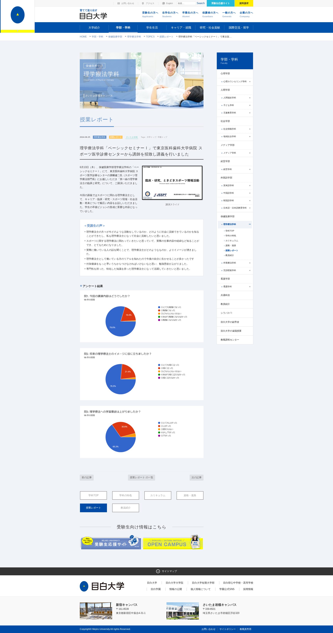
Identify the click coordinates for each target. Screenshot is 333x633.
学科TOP (93, 495)
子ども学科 (228, 105)
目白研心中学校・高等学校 (238, 582)
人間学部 (225, 90)
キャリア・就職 (181, 27)
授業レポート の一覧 (141, 477)
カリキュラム (157, 495)
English (169, 3)
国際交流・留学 (239, 27)
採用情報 (248, 589)
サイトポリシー (227, 629)
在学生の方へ (170, 14)
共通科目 (225, 295)
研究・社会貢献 (210, 27)
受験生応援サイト (220, 3)
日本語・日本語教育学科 (235, 208)
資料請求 (244, 3)
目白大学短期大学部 (203, 582)
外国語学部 (226, 177)
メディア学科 (229, 153)
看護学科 (227, 286)
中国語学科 (228, 193)
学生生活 (152, 27)
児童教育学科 (229, 113)
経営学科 (227, 169)
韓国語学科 (228, 200)
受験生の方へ (150, 14)
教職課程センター (230, 339)
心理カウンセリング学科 (235, 81)
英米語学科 (228, 185)
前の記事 (87, 477)
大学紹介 (94, 27)
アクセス (150, 3)
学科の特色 (125, 495)
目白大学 (152, 582)
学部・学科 (123, 27)
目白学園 (156, 589)
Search (201, 3)
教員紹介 (126, 507)
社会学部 (225, 121)
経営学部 (225, 161)
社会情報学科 (229, 129)
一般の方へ (229, 14)
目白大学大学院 (174, 582)
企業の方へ (246, 14)
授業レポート (166, 36)
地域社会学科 (229, 136)
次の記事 (197, 477)
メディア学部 (228, 145)
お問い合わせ (127, 3)
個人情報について (201, 589)
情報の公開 (175, 589)
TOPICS (150, 36)
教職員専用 (245, 629)
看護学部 (225, 278)
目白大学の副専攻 (230, 322)
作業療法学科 (229, 263)
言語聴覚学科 (229, 270)
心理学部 (225, 73)
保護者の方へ (210, 14)
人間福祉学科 (229, 97)
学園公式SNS (227, 589)
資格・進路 (190, 495)
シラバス (225, 313)
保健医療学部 (115, 36)
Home (83, 36)
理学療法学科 (134, 36)
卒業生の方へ (190, 14)
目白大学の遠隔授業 (231, 331)
